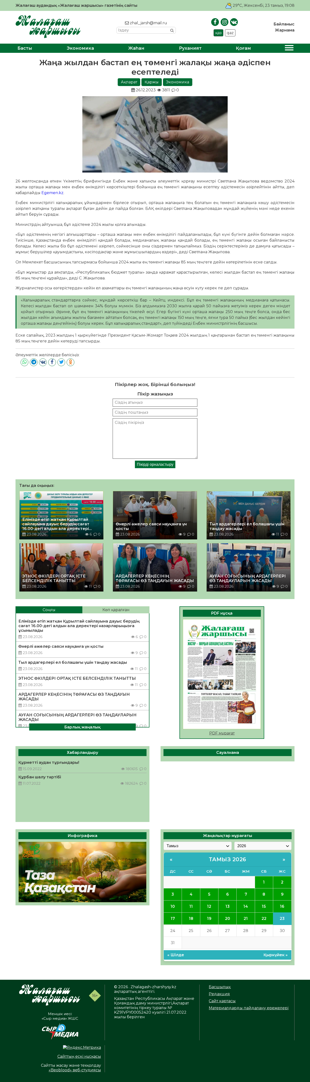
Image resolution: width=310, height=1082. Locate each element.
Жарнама (284, 30)
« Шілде (175, 955)
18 (191, 918)
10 (172, 906)
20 (227, 918)
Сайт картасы (222, 1001)
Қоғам (243, 48)
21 (246, 918)
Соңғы (49, 610)
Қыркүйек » (276, 955)
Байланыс (283, 24)
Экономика (80, 48)
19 (209, 918)
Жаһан (136, 48)
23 (282, 918)
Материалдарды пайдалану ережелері (248, 1008)
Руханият (190, 48)
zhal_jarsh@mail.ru (148, 23)
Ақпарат (129, 82)
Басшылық (220, 987)
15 (264, 906)
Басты (24, 48)
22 (264, 918)
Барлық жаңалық (82, 727)
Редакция (219, 994)
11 (191, 906)
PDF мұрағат (222, 733)
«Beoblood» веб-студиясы (75, 1070)
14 (245, 906)
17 (173, 918)
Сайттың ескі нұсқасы (79, 1056)
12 (209, 906)
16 (282, 906)
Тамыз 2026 (227, 859)
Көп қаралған (116, 610)
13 (227, 906)
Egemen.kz (52, 192)
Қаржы (152, 82)
